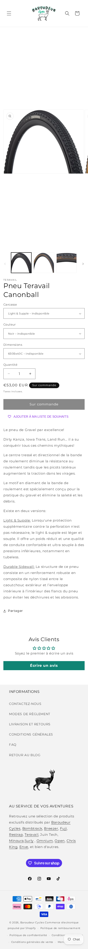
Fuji (63, 828)
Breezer (51, 828)
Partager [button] (15, 611)
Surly (29, 841)
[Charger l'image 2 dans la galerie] (44, 263)
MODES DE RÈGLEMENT (29, 714)
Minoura (16, 841)
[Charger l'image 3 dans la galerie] (66, 263)
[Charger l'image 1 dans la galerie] (21, 263)
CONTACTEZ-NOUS (25, 704)
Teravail (31, 834)
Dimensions (12, 344)
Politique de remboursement (60, 928)
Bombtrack (32, 828)
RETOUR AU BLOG (24, 755)
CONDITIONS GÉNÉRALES (31, 734)
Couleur (9, 324)
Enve (23, 847)
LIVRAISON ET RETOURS (30, 724)
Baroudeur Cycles (32, 922)
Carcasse (10, 304)
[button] (9, 13)
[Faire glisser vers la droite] (83, 264)
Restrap (16, 834)
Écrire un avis (44, 665)
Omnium (45, 841)
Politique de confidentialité (28, 935)
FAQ (12, 745)
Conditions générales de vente (32, 942)
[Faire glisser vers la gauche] (5, 264)
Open (60, 841)
